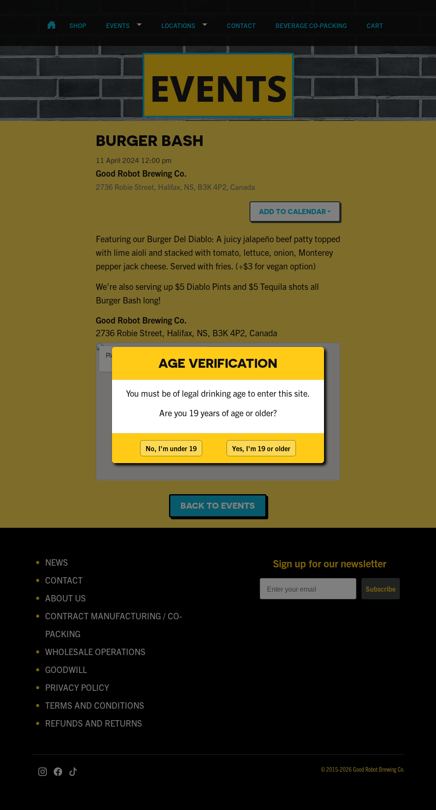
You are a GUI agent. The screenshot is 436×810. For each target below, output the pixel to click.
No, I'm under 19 (171, 448)
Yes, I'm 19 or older (261, 448)
